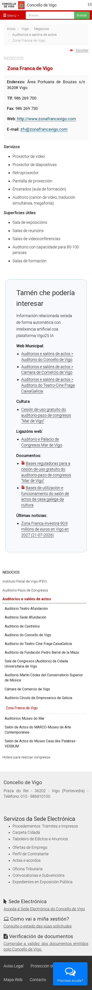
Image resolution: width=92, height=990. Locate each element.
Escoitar (82, 50)
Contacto (38, 979)
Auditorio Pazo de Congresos (25, 590)
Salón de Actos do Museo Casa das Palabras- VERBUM (41, 743)
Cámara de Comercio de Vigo (27, 689)
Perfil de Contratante (31, 854)
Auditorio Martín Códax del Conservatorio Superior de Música (44, 677)
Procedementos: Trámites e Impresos (45, 826)
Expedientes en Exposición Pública (43, 882)
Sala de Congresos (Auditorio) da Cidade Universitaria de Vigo (36, 663)
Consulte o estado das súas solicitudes (38, 926)
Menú (11, 15)
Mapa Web (13, 979)
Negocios (41, 29)
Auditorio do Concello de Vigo (28, 635)
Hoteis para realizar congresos (26, 757)
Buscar (82, 15)
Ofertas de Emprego (30, 847)
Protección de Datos (48, 966)
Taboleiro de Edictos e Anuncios (40, 839)
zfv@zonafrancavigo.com (43, 129)
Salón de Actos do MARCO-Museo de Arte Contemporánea (38, 729)
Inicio (11, 29)
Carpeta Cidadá (26, 832)
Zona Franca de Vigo (22, 708)
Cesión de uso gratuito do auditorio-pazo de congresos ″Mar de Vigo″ (46, 415)
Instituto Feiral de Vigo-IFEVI (24, 581)
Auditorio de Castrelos (22, 626)
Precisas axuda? (70, 980)
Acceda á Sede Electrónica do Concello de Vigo (44, 909)
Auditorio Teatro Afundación (26, 608)
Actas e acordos (27, 860)
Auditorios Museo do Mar (24, 718)
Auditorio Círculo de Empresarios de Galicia (38, 698)
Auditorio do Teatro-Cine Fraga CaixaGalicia (38, 644)
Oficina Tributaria (28, 869)
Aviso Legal (13, 966)
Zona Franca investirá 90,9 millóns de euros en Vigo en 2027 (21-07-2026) (45, 529)
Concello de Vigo (41, 5)
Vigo (25, 29)
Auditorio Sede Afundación (25, 617)
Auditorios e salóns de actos (34, 34)
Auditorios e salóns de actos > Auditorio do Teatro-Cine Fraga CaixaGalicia (48, 385)
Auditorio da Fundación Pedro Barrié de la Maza (42, 652)
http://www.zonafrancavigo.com (46, 118)
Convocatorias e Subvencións (39, 875)
